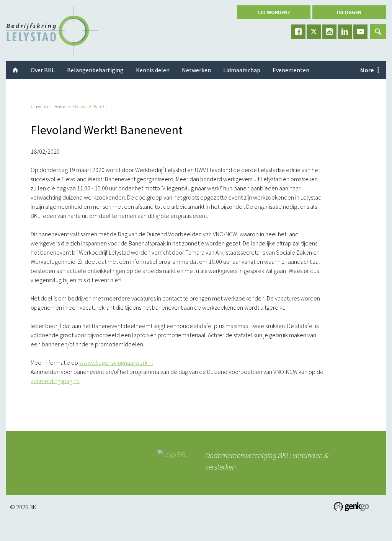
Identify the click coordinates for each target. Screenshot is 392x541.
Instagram (329, 31)
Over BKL (43, 70)
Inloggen (349, 12)
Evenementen (291, 70)
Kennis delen (153, 70)
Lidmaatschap (241, 70)
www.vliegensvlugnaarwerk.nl (116, 362)
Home (60, 106)
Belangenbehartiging (95, 70)
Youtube (360, 31)
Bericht (100, 106)
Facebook (298, 31)
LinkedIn (345, 31)
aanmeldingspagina (55, 381)
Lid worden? (274, 12)
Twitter (314, 31)
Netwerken (196, 70)
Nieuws (80, 106)
